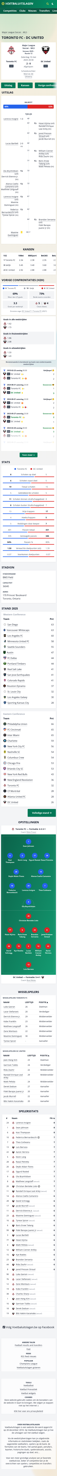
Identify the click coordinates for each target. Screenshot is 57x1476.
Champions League (28, 1363)
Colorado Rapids (16, 680)
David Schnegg (23, 1201)
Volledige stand (41, 812)
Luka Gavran (9, 1006)
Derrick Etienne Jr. (12, 1016)
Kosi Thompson (23, 1132)
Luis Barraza (21, 1147)
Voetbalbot (28, 1385)
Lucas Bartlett (12, 143)
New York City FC (16, 746)
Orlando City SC (15, 768)
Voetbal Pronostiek (28, 1389)
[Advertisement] (28, 23)
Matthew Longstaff (12, 1026)
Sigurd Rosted (22, 1171)
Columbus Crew (15, 757)
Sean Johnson (22, 1127)
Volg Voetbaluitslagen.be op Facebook (29, 1327)
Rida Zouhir (9, 1070)
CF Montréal (13, 791)
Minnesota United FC (18, 641)
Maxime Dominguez (13, 234)
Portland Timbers (16, 663)
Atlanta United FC (16, 796)
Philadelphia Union (17, 724)
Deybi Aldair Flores (24, 1166)
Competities (10, 10)
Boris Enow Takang (44, 162)
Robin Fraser (31, 832)
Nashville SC (13, 752)
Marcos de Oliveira (28, 75)
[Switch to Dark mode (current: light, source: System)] (52, 3)
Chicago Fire (13, 763)
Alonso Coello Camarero (11, 185)
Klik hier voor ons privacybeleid (28, 1411)
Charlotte (12, 740)
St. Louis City (14, 691)
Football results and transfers (28, 1345)
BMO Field (8, 577)
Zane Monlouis (10, 1031)
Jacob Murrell (10, 1096)
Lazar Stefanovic (11, 1011)
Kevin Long (21, 1157)
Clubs (22, 10)
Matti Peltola (9, 1081)
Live (54, 10)
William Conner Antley (46, 152)
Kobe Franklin (10, 1021)
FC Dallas (12, 658)
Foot (28, 1349)
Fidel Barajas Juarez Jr (14, 1091)
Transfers (44, 10)
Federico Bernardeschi (10, 211)
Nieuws (32, 10)
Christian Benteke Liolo (26, 1186)
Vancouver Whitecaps (18, 630)
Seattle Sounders (16, 646)
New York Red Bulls (17, 774)
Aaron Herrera (22, 1152)
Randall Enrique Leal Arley (13, 1076)
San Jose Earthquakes (18, 674)
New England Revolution (20, 779)
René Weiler (31, 980)
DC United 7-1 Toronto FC (32, 311)
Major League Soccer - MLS (14, 32)
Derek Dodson (10, 1086)
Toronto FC (13, 785)
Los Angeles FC (15, 635)
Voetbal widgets (28, 1393)
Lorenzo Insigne (11, 118)
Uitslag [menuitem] (8, 85)
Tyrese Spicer (10, 1041)
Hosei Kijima (44, 123)
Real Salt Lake (14, 669)
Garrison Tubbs (11, 1065)
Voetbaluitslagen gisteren (28, 1367)
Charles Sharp (22, 1293)
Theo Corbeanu (23, 1142)
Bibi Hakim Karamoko (13, 1101)
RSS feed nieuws (28, 1356)
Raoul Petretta (22, 1161)
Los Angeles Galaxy (17, 697)
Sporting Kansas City (18, 702)
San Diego (12, 624)
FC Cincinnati (14, 729)
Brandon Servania (47, 219)
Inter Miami (13, 735)
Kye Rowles (21, 1254)
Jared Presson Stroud (45, 134)
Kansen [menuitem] (25, 85)
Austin (10, 652)
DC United (12, 802)
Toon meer (27, 455)
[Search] (47, 3)
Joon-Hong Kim (10, 1060)
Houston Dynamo (16, 686)
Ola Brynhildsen (10, 171)
